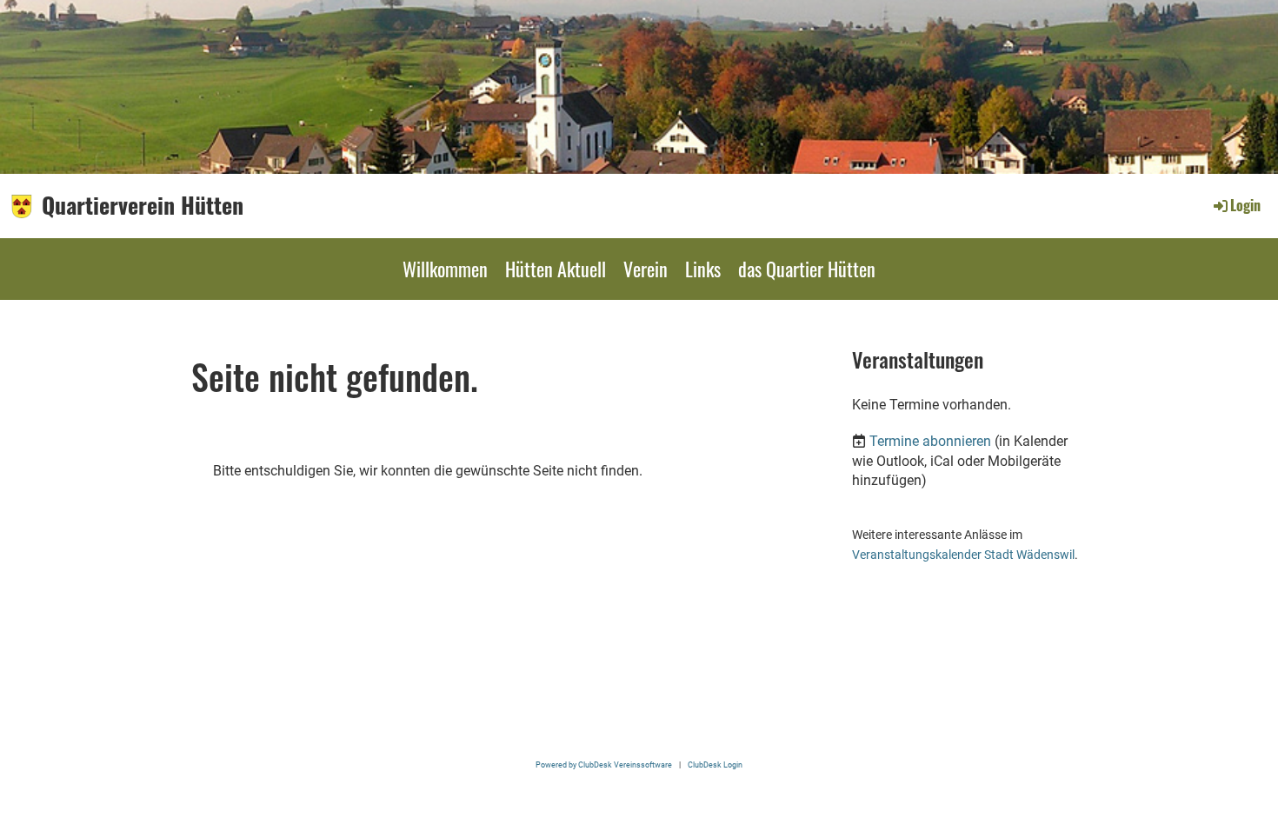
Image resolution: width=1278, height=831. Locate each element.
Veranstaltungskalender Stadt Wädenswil (963, 555)
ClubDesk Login (715, 764)
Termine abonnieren (930, 441)
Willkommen (445, 269)
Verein (645, 269)
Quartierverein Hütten (142, 205)
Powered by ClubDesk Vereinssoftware (604, 764)
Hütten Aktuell (555, 269)
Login (1245, 205)
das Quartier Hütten (806, 269)
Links (703, 269)
